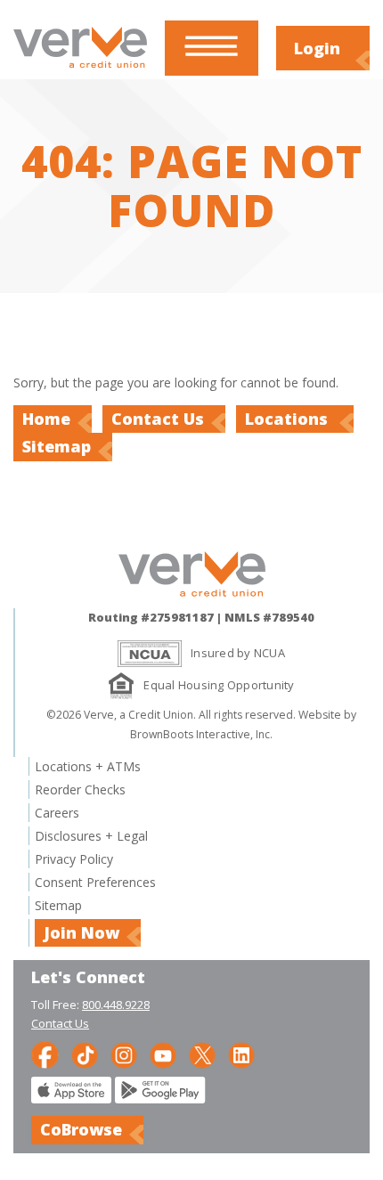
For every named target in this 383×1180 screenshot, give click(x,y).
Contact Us (157, 418)
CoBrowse (81, 1129)
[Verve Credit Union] (80, 69)
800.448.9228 (116, 1005)
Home (46, 418)
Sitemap (56, 446)
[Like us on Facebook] (45, 1053)
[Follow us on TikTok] (84, 1053)
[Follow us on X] (202, 1053)
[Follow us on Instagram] (123, 1053)
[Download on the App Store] (71, 1098)
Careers (57, 812)
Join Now (81, 932)
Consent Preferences (95, 882)
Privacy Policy (74, 858)
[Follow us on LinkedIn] (241, 1053)
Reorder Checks (80, 789)
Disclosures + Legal (91, 835)
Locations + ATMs (88, 766)
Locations (288, 418)
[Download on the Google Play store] (160, 1098)
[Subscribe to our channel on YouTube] (163, 1053)
